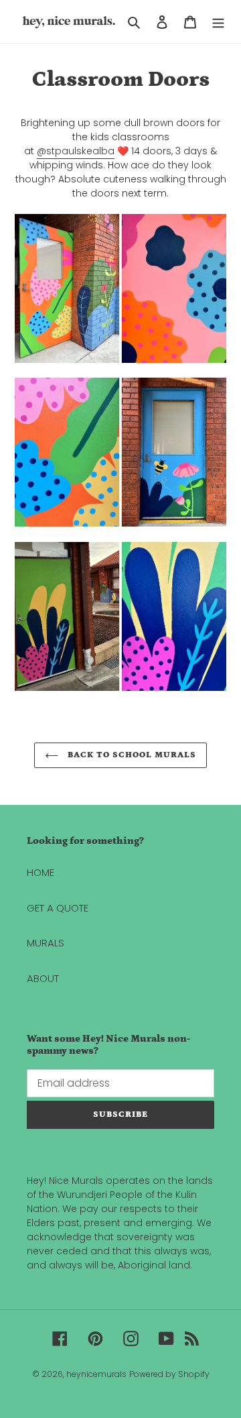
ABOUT (43, 978)
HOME (40, 872)
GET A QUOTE (57, 908)
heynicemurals (96, 1374)
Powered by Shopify (169, 1374)
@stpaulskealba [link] (75, 151)
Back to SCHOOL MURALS (131, 755)
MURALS (45, 943)
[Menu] (218, 21)
